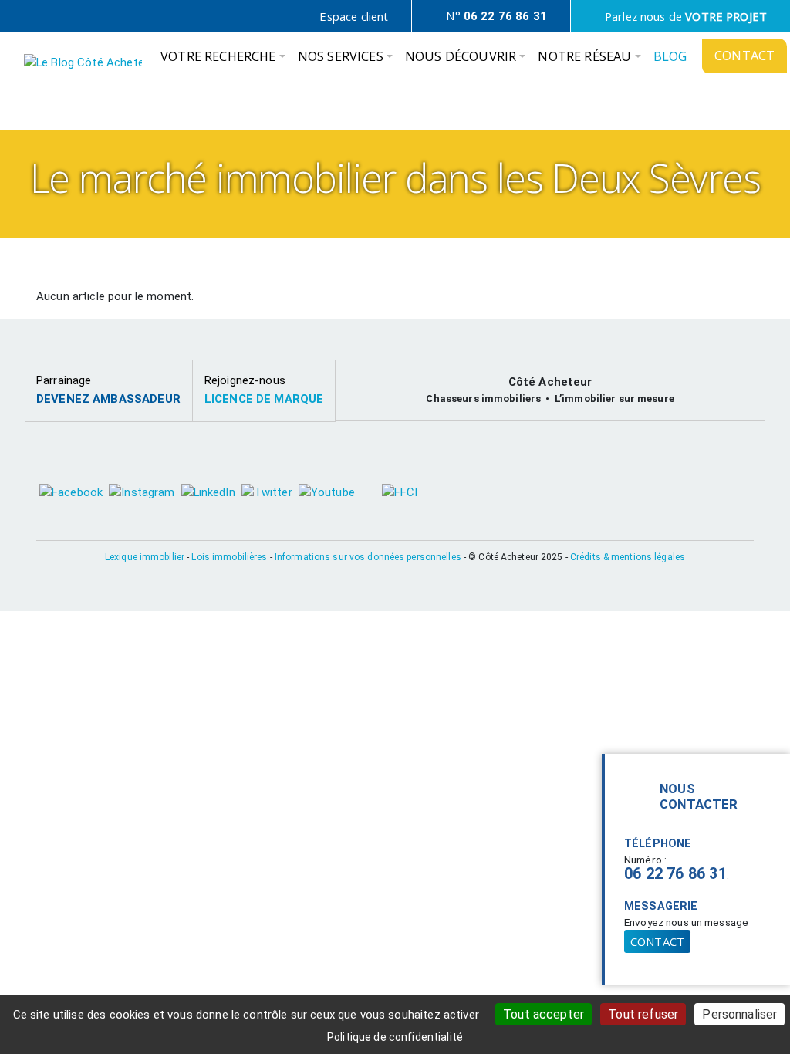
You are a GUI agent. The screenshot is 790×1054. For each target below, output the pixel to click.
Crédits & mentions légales (627, 557)
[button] (223, 60)
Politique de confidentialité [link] (395, 1037)
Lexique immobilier (144, 557)
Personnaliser (739, 1014)
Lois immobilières (229, 557)
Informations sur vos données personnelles (368, 557)
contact (657, 941)
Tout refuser (643, 1014)
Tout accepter (543, 1014)
